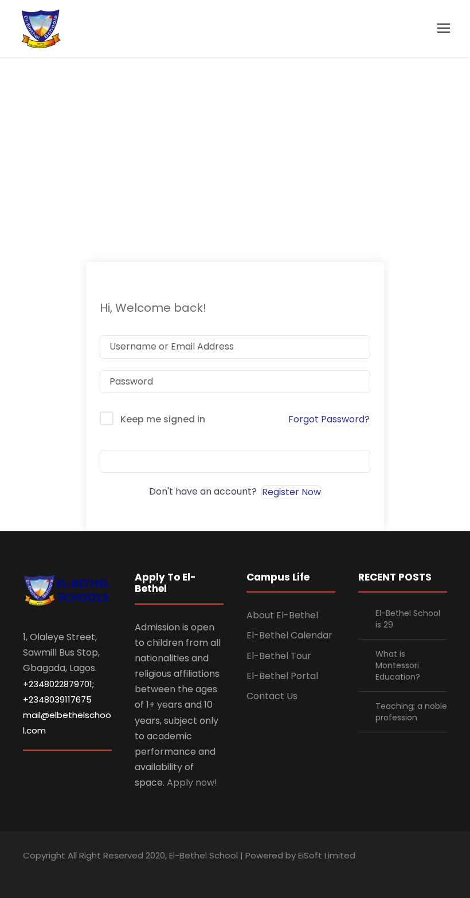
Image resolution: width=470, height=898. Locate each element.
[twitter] (422, 871)
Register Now (291, 492)
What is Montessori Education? (397, 665)
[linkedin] (382, 871)
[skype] (402, 871)
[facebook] (362, 871)
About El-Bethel (282, 615)
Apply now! (192, 782)
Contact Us (271, 696)
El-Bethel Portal (282, 676)
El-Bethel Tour (278, 655)
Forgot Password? (329, 419)
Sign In (235, 461)
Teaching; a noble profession (411, 711)
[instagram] (442, 871)
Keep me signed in (162, 419)
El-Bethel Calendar (289, 635)
